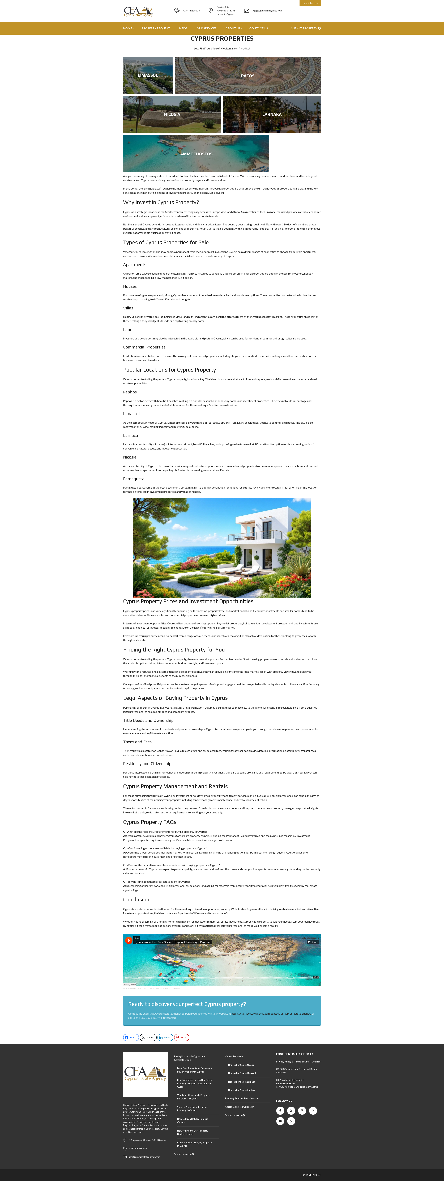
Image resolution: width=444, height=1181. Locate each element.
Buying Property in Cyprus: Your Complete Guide (190, 1058)
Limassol (131, 413)
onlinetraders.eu (285, 1083)
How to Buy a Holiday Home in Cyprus (192, 1120)
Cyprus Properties (234, 1056)
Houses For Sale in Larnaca (241, 1081)
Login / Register (310, 3)
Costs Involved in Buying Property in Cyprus (194, 1144)
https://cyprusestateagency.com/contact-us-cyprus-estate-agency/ (271, 1013)
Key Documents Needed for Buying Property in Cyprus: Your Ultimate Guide (194, 1083)
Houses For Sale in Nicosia (241, 1065)
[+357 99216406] (187, 19)
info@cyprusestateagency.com (144, 1156)
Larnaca (130, 435)
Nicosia (129, 457)
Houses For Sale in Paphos (241, 1090)
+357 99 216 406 (138, 1148)
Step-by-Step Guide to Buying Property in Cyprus (192, 1109)
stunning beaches (260, 176)
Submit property (304, 28)
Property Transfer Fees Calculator (242, 1098)
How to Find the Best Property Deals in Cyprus (192, 1132)
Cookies (316, 1061)
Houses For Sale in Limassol (242, 1073)
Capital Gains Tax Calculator (239, 1106)
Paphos (130, 392)
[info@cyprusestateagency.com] (263, 19)
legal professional (133, 711)
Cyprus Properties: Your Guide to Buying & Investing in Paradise (154, 988)
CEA (125, 988)
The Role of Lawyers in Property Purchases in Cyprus (193, 1097)
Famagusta (133, 478)
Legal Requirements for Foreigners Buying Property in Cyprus (194, 1070)
